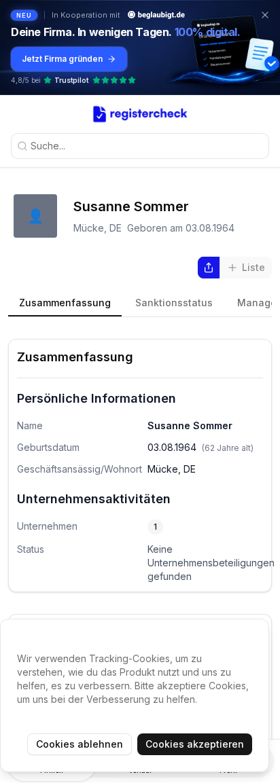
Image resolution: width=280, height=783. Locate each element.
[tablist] (140, 303)
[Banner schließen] (265, 14)
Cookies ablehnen (79, 744)
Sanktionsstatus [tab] (174, 302)
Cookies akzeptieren (194, 744)
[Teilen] (209, 267)
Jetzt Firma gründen (62, 59)
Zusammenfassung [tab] (65, 302)
